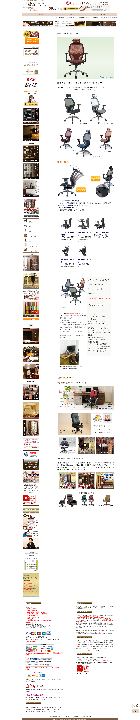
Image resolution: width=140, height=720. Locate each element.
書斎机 (41, 14)
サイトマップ (105, 17)
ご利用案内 (81, 17)
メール (69, 331)
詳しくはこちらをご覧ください (35, 627)
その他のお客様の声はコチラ (69, 368)
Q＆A (89, 17)
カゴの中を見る (71, 17)
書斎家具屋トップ (63, 33)
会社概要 (95, 17)
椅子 (72, 33)
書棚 (70, 14)
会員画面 (114, 17)
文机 (29, 227)
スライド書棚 (100, 14)
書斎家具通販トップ (55, 716)
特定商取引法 (87, 716)
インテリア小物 (32, 251)
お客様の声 (61, 17)
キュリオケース (32, 246)
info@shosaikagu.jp (31, 588)
